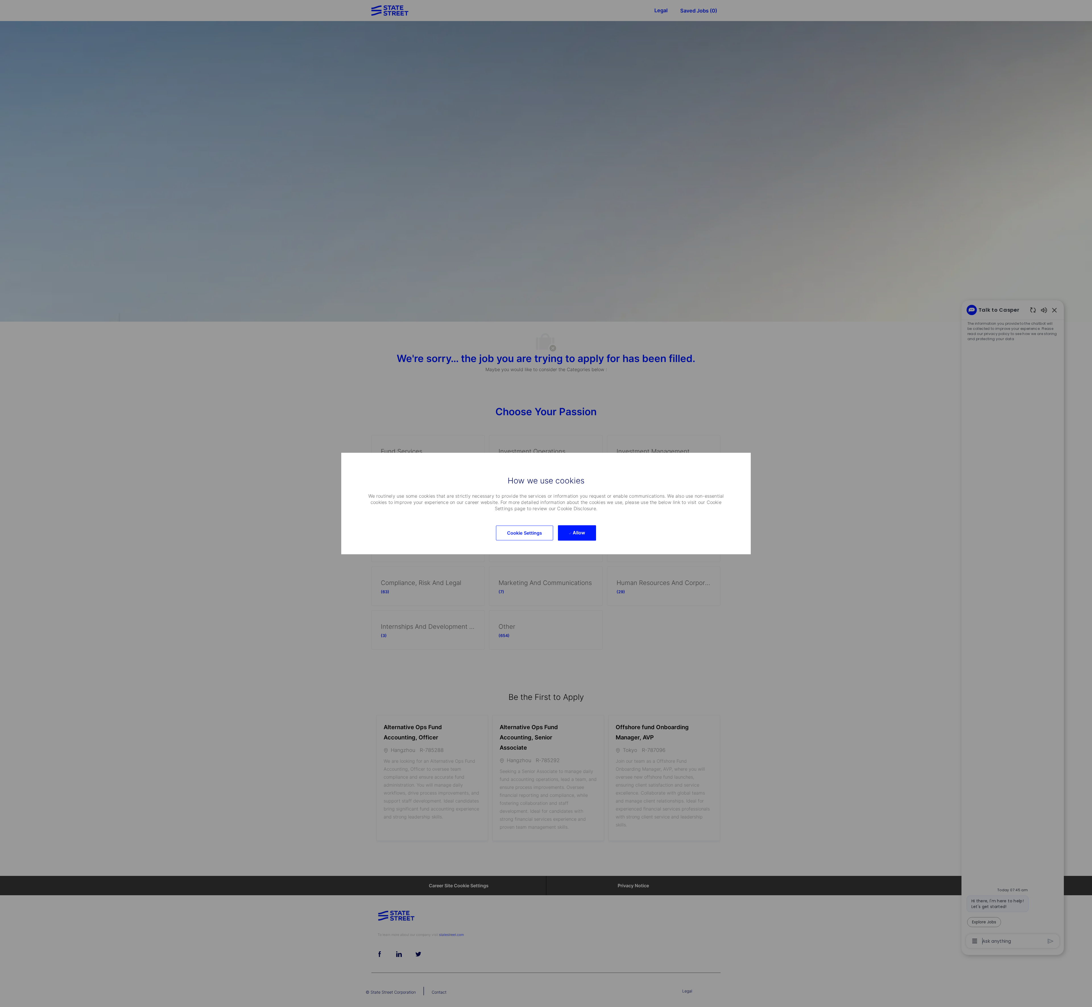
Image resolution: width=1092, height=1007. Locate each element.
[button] (524, 533)
